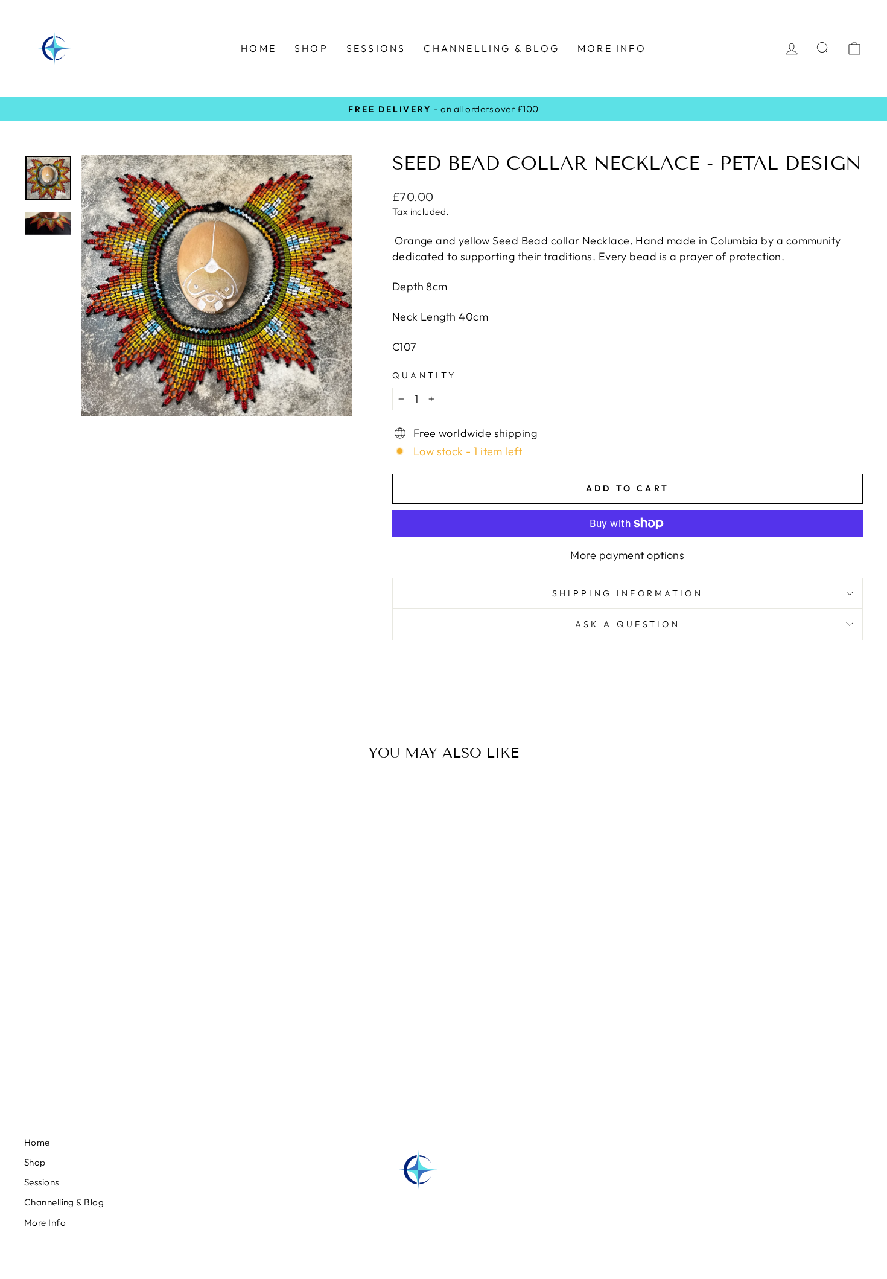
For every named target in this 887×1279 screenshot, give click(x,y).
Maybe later (444, 705)
